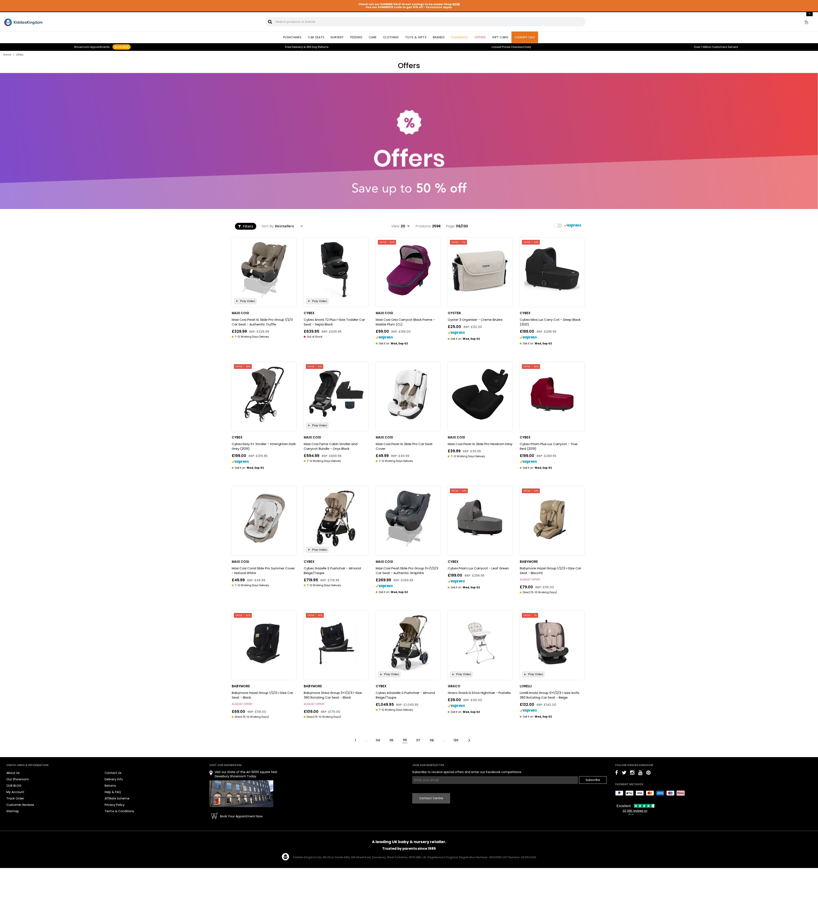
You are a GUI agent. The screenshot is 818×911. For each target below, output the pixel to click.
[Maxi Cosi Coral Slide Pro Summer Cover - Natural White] (264, 519)
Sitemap (12, 811)
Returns (317, 47)
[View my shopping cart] (803, 23)
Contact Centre (431, 798)
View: (395, 226)
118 (432, 740)
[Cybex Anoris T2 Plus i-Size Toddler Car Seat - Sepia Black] (336, 270)
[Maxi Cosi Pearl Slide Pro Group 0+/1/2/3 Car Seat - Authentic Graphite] (408, 519)
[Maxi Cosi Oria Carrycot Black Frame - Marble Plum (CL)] (408, 270)
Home (7, 54)
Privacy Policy (115, 805)
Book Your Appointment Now (241, 816)
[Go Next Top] (468, 740)
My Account (15, 792)
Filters (247, 226)
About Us (13, 773)
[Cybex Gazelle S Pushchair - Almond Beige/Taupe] (336, 519)
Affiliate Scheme (117, 798)
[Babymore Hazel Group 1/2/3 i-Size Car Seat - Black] (264, 643)
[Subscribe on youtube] (640, 773)
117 (418, 740)
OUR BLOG (13, 786)
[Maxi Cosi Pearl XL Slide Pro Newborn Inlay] (480, 394)
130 (456, 740)
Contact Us (113, 773)
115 (391, 740)
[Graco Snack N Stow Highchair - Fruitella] (480, 643)
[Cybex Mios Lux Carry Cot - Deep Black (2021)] (552, 270)
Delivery (294, 47)
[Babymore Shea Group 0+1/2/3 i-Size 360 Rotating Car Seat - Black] (336, 643)
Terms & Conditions (119, 811)
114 (378, 740)
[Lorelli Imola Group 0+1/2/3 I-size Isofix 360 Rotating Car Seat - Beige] (552, 643)
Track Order (15, 798)
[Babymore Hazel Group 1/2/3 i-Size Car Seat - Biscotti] (552, 519)
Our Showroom (17, 779)
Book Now (121, 47)
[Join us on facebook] (616, 773)
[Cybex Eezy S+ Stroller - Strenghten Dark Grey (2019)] (264, 394)
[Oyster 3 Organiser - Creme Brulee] (480, 270)
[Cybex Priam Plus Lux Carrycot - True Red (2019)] (552, 394)
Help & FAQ (113, 792)
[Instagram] (632, 773)
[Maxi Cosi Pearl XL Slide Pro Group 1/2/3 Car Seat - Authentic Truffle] (264, 270)
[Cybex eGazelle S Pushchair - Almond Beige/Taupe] (408, 643)
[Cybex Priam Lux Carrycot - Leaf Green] (480, 519)
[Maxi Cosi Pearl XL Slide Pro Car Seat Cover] (408, 394)
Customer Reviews (20, 805)
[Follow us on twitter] (624, 773)
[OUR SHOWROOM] (241, 794)
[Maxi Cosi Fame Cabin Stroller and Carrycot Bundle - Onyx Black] (336, 394)
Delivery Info (114, 779)
